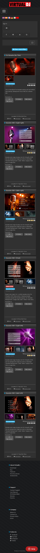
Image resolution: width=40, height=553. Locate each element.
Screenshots (13, 475)
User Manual (14, 492)
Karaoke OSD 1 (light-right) (15, 123)
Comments (18, 118)
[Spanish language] (6, 17)
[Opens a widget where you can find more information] (32, 549)
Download (13, 468)
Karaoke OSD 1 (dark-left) (14, 393)
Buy (11, 470)
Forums (12, 498)
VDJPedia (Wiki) (15, 494)
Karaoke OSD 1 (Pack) (13, 258)
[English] (3, 17)
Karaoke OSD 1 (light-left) (14, 325)
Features (12, 472)
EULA (11, 518)
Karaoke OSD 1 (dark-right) (15, 190)
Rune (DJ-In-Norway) (29, 151)
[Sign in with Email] (6, 28)
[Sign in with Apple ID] (20, 34)
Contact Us (13, 514)
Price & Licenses (15, 474)
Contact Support (15, 490)
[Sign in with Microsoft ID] (13, 34)
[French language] (9, 17)
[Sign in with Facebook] (6, 34)
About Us (13, 512)
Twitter (13, 540)
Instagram (14, 538)
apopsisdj (32, 83)
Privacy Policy (14, 516)
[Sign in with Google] (27, 34)
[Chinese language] (17, 17)
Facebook (14, 535)
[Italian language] (14, 17)
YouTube (14, 537)
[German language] (12, 17)
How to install (27, 118)
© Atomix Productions (20, 551)
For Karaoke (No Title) (13, 55)
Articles (12, 496)
